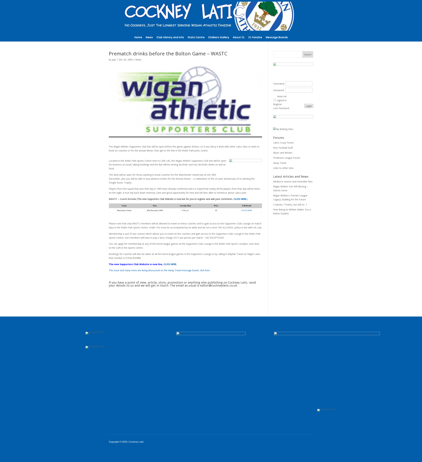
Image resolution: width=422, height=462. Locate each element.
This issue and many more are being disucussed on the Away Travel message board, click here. (159, 270)
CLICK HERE (240, 199)
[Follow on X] (285, 441)
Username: (279, 83)
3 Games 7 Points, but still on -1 (290, 204)
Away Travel (279, 162)
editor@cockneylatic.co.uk (218, 285)
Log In (309, 105)
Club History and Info (170, 37)
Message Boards (277, 37)
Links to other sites (283, 168)
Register (277, 104)
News (149, 37)
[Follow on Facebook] (277, 441)
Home (138, 37)
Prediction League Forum (286, 157)
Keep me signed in (282, 98)
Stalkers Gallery (218, 37)
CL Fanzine (255, 37)
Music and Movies (282, 152)
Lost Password (281, 108)
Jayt (114, 59)
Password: (278, 90)
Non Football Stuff (283, 147)
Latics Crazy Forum (283, 142)
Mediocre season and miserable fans (293, 181)
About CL (239, 37)
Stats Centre (196, 37)
